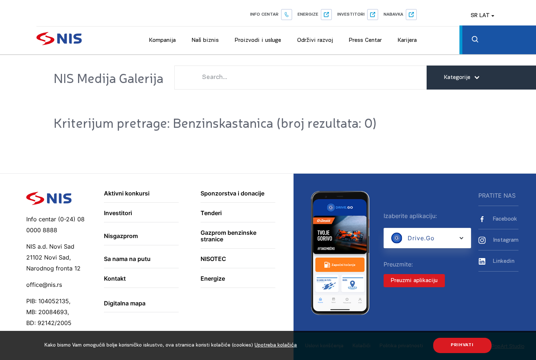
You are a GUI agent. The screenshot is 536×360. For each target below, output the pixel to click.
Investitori (351, 14)
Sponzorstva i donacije (232, 193)
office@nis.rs (44, 284)
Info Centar (264, 14)
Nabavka (393, 14)
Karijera (407, 40)
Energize (308, 14)
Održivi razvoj (315, 40)
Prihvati (462, 345)
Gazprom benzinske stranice (228, 236)
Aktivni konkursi (126, 193)
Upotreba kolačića (276, 345)
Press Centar (365, 40)
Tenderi (211, 213)
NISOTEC (213, 259)
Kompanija (162, 40)
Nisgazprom (121, 236)
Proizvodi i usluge (258, 40)
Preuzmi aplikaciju (414, 281)
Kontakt (115, 279)
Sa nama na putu (127, 259)
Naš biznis (205, 40)
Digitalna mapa (124, 303)
